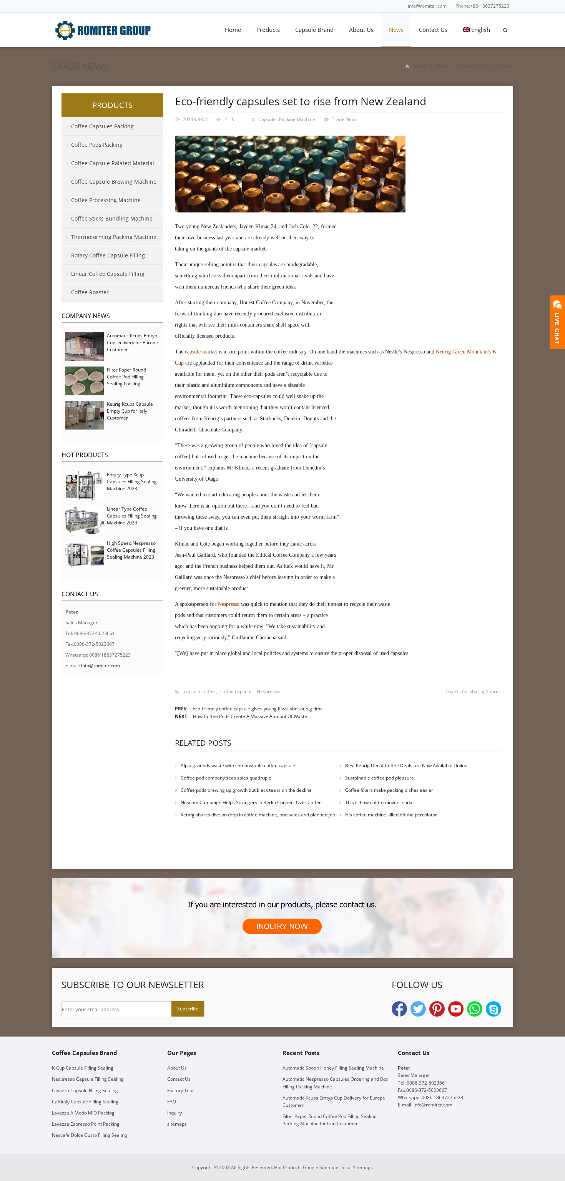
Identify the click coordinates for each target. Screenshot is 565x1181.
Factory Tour (180, 1090)
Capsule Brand (314, 29)
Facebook (399, 1009)
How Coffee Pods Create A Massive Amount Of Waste (250, 716)
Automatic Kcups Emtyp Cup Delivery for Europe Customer (132, 342)
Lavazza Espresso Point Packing (86, 1124)
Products (268, 29)
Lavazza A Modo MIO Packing (83, 1113)
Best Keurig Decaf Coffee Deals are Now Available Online (406, 765)
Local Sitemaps (357, 1167)
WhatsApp (474, 1009)
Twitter (418, 1009)
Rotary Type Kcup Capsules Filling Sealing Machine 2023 (132, 481)
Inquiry (174, 1113)
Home (233, 29)
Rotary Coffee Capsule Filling (108, 255)
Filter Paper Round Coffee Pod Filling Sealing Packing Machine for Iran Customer (126, 384)
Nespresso (268, 691)
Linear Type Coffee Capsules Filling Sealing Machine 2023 (132, 516)
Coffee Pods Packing (97, 144)
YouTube (456, 1009)
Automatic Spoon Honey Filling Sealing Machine (333, 1068)
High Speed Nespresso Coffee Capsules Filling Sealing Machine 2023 (131, 550)
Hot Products (84, 455)
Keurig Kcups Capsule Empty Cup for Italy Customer (130, 411)
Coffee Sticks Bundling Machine (112, 218)
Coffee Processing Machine (106, 200)
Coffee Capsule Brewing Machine (113, 181)
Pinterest (437, 1009)
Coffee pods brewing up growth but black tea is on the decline (246, 790)
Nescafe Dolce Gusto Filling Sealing (89, 1135)
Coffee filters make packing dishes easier (389, 790)
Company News (85, 316)
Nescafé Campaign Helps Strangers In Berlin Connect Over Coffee (251, 802)
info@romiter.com (427, 6)
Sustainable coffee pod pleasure (379, 778)
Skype (493, 1009)
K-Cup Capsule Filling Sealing (82, 1068)
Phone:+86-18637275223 (482, 6)
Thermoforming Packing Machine (113, 237)
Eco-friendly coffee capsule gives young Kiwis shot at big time (258, 708)
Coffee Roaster (90, 292)
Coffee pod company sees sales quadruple (226, 778)
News (396, 29)
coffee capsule (235, 691)
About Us (361, 29)
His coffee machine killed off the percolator (391, 814)
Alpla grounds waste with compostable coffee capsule (238, 765)
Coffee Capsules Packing (102, 126)
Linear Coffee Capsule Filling (108, 273)
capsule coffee (199, 691)
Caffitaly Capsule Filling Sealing (85, 1101)
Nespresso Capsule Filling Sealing (88, 1079)
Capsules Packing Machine (286, 119)
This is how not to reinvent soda (378, 802)
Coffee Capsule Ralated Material (112, 163)
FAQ (171, 1101)
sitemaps (177, 1124)
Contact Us (433, 29)
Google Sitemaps (321, 1167)
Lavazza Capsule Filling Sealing (85, 1090)
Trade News (80, 66)
